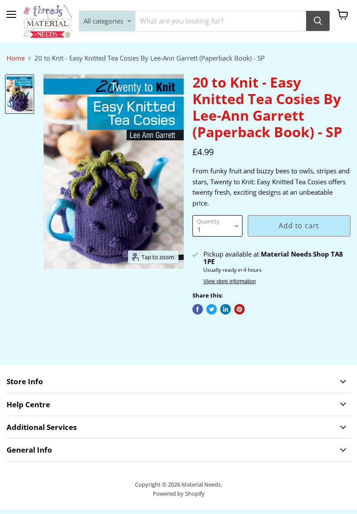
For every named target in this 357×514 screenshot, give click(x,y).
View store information (229, 281)
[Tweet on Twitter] (211, 309)
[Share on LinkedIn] (225, 309)
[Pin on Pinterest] (239, 309)
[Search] (318, 21)
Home (16, 58)
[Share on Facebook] (197, 309)
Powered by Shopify (179, 493)
